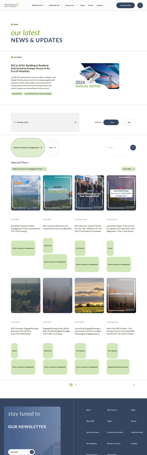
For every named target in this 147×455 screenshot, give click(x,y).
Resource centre (113, 443)
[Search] (140, 5)
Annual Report (17, 93)
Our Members (91, 443)
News (82, 5)
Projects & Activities (115, 432)
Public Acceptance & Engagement (23, 248)
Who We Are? (37, 5)
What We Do (54, 5)
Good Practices (137, 432)
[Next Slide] (134, 385)
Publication (48, 245)
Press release (80, 351)
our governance (92, 432)
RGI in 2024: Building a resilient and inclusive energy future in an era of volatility (30, 68)
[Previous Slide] (13, 385)
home (88, 410)
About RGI (90, 421)
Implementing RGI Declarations (118, 367)
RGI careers (112, 410)
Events (91, 5)
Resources (70, 5)
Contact (100, 5)
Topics (109, 421)
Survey (110, 248)
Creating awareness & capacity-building (38, 93)
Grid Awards (80, 248)
